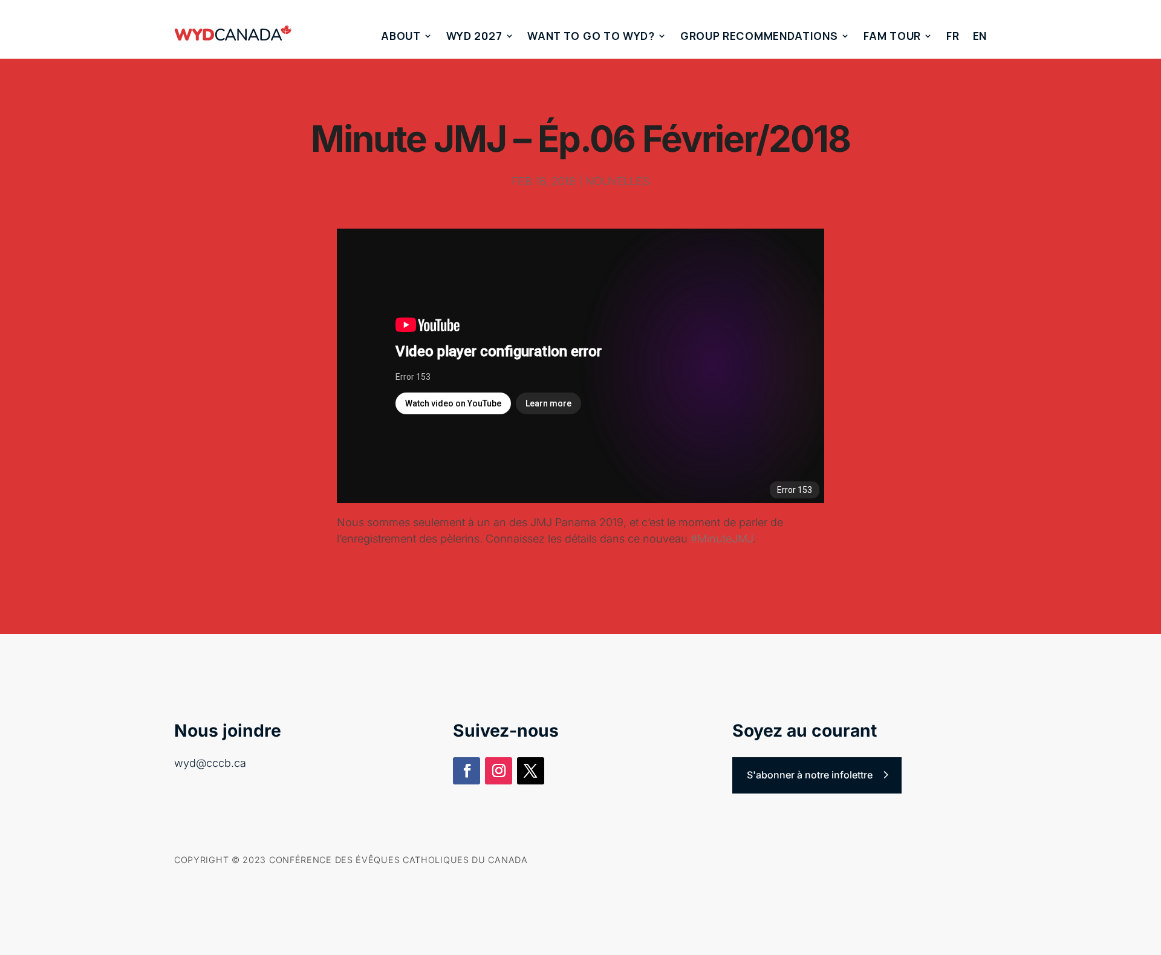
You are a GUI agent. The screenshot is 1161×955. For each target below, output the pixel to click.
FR (952, 35)
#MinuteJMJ (722, 538)
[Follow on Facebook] (466, 770)
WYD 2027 (474, 35)
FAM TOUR (892, 35)
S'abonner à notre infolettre (810, 775)
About (401, 35)
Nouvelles (617, 181)
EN (980, 35)
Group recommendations (759, 35)
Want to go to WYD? (591, 35)
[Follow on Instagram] (498, 770)
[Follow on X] (530, 770)
